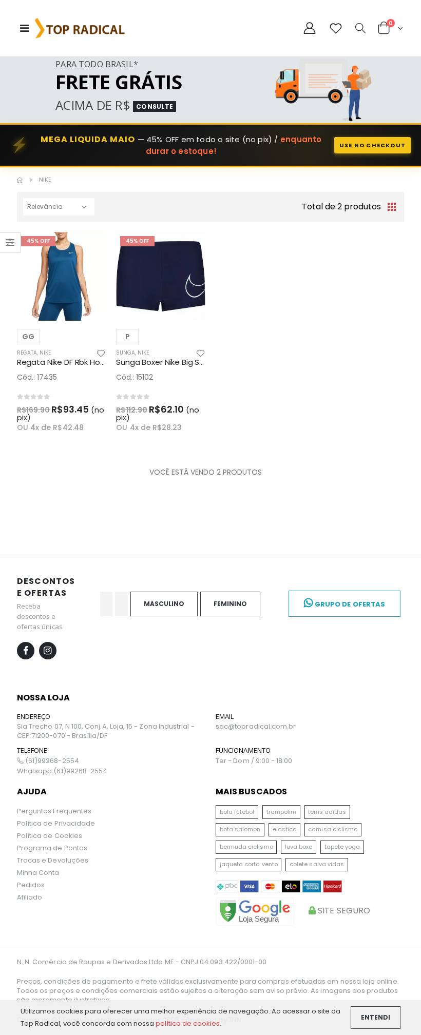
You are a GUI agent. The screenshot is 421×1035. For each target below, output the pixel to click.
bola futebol (237, 812)
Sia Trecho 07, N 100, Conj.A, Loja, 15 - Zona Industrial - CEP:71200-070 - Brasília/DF (106, 731)
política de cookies (188, 1023)
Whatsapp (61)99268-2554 (62, 771)
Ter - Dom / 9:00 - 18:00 (254, 761)
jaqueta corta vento (249, 864)
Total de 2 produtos (341, 206)
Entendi (375, 1017)
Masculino (164, 603)
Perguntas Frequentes (54, 811)
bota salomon (240, 829)
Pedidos (31, 885)
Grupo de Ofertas (349, 604)
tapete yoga (342, 847)
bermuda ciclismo (246, 847)
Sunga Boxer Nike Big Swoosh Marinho (185, 362)
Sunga (125, 353)
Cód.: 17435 (37, 377)
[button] (360, 29)
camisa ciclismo (332, 829)
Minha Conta (38, 872)
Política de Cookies (49, 836)
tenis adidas (327, 812)
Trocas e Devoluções (52, 860)
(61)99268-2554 (51, 761)
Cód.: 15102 (134, 377)
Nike (45, 353)
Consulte (154, 106)
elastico (285, 829)
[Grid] (392, 207)
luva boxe (299, 847)
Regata (27, 353)
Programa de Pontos (52, 848)
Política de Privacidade (56, 823)
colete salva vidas (317, 864)
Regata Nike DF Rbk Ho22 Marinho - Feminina (99, 362)
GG (28, 336)
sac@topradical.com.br (256, 726)
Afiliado (30, 897)
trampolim (281, 812)
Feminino (230, 603)
